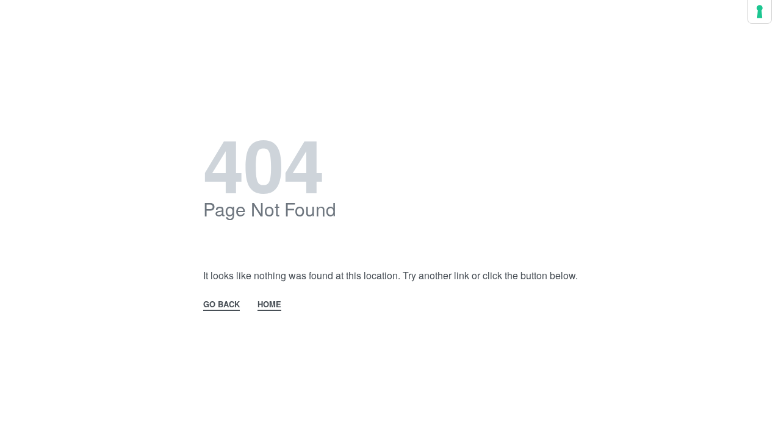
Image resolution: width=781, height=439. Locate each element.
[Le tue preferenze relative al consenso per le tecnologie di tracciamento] (759, 11)
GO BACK (221, 305)
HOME (269, 305)
